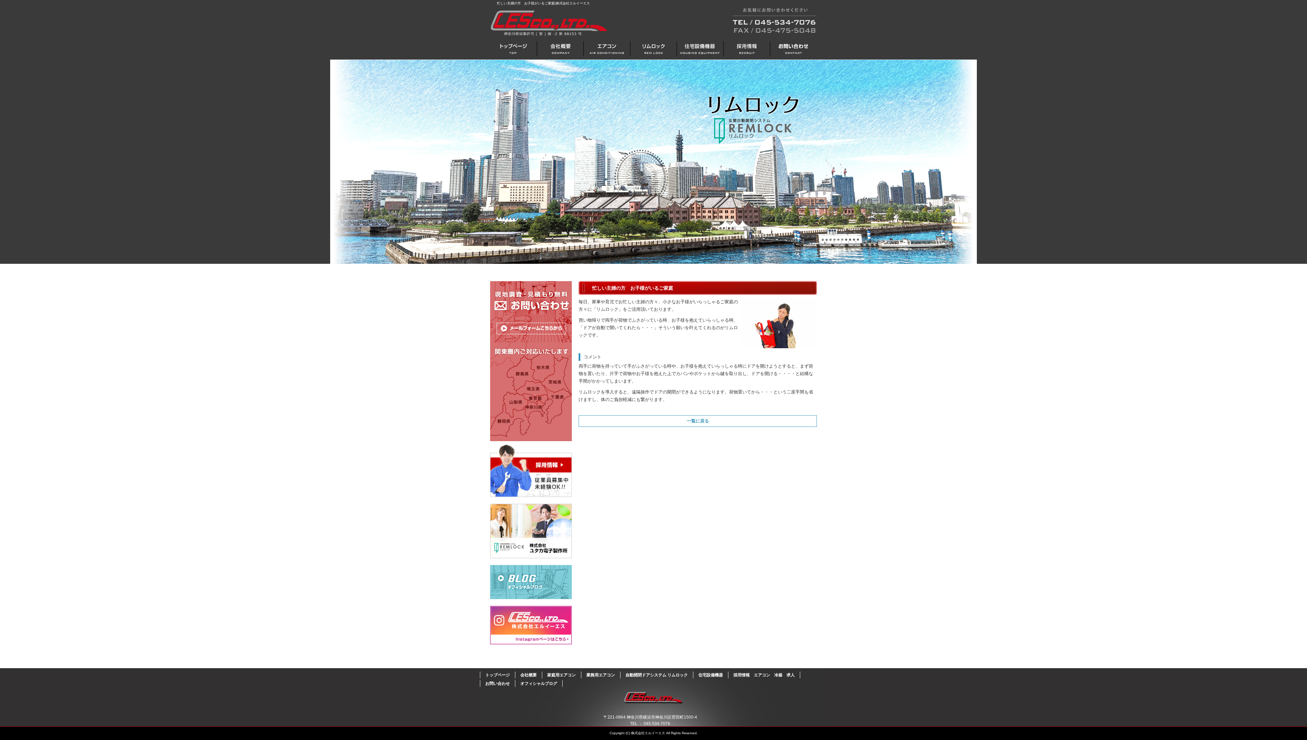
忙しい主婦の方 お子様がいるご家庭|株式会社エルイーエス (543, 3)
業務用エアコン (600, 675)
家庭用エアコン (561, 675)
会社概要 (560, 48)
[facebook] (531, 642)
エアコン (606, 48)
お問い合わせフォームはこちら (531, 361)
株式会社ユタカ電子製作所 (531, 531)
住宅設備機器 (700, 48)
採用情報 (531, 471)
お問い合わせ (793, 48)
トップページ (513, 48)
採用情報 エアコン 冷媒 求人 (746, 48)
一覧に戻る (698, 420)
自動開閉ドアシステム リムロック (653, 48)
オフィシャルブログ (531, 582)
